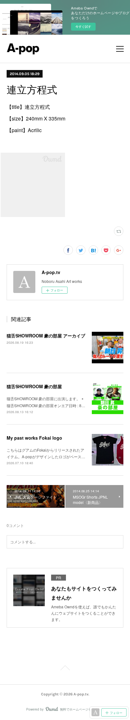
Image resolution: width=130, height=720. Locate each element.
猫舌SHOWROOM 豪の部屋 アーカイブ (46, 335)
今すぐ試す (83, 26)
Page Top (65, 668)
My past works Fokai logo (34, 438)
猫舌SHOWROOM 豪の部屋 (34, 386)
